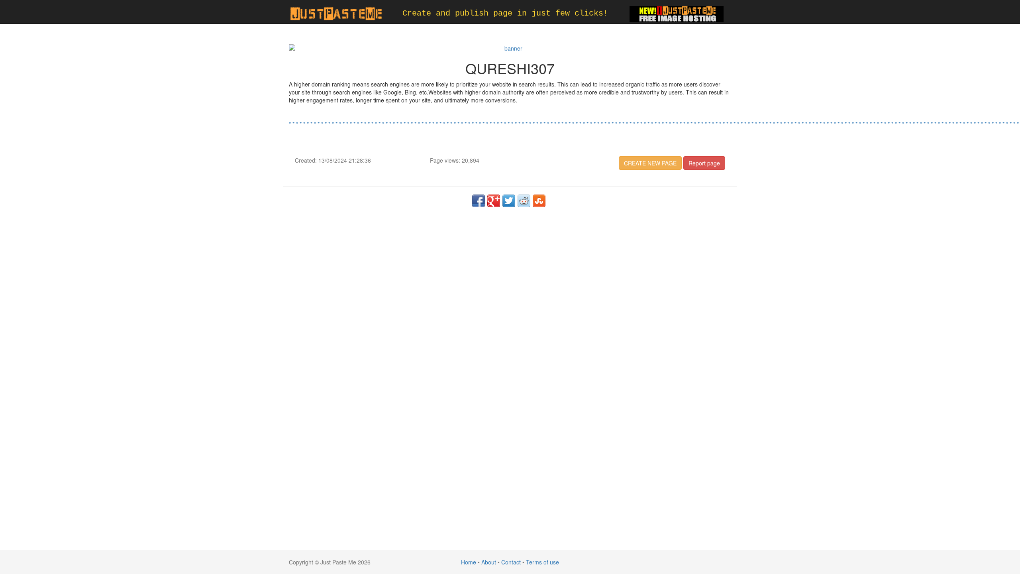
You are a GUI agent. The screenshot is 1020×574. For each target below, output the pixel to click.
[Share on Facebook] (478, 201)
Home (468, 562)
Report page (704, 163)
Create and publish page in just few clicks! (505, 13)
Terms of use (542, 562)
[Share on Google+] (493, 201)
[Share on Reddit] (524, 201)
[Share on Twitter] (508, 201)
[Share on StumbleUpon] (539, 201)
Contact (511, 562)
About (488, 562)
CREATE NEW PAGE (650, 163)
